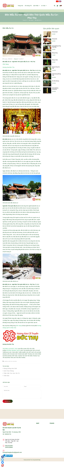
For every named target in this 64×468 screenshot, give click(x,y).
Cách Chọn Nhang (9, 371)
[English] (60, 1)
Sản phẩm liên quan (51, 28)
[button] (23, 423)
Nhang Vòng (55, 52)
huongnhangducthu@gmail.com (12, 452)
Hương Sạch (55, 31)
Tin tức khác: (6, 366)
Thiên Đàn (6, 375)
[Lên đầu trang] (60, 465)
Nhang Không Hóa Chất (10, 368)
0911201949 (8, 445)
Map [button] (37, 423)
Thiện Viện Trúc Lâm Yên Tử (12, 373)
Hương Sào (54, 38)
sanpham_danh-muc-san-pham (10, 361)
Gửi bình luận (7, 401)
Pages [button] (52, 423)
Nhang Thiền (55, 59)
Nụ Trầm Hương (55, 80)
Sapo (39, 459)
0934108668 (9, 447)
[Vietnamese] (57, 1)
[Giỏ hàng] (60, 5)
